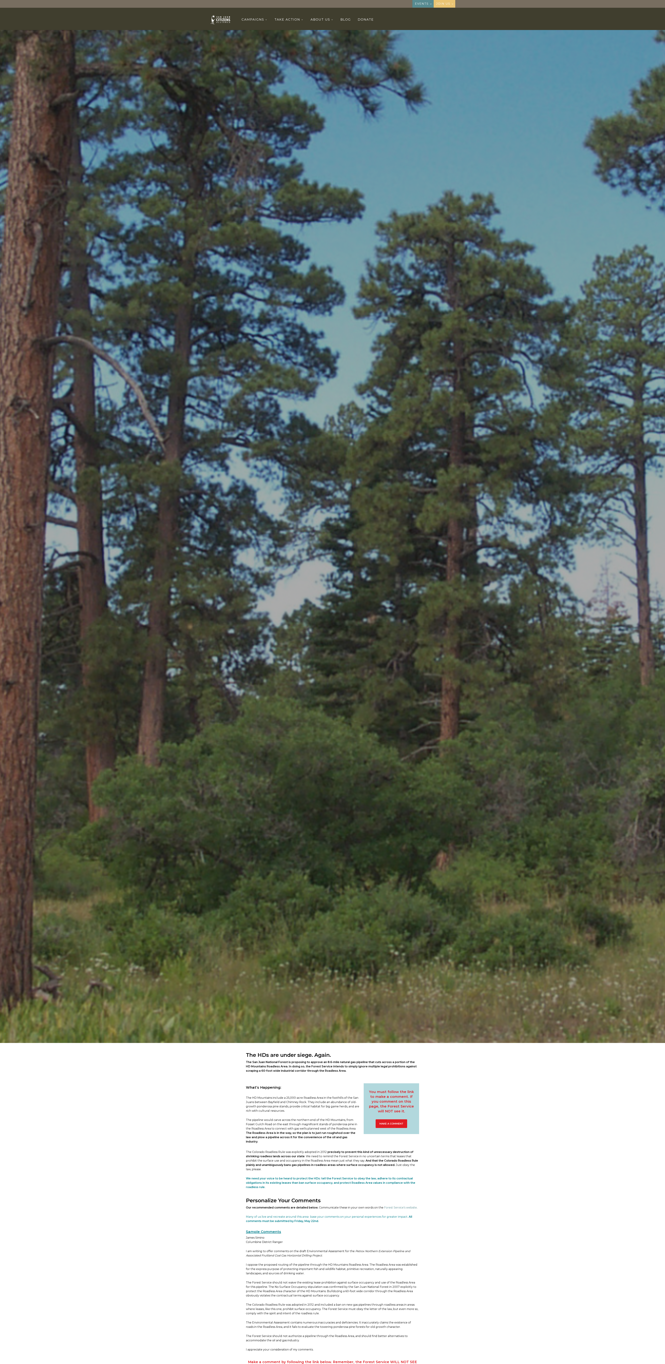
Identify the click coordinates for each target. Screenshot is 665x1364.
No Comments (345, 598)
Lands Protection (323, 578)
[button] (391, 1123)
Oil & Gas (346, 578)
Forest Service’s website (400, 1207)
